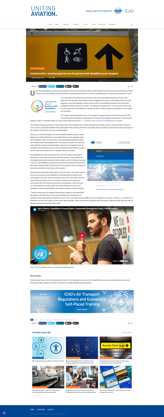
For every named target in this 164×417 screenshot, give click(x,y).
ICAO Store (41, 409)
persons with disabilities (69, 319)
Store (93, 24)
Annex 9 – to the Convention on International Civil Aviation (99, 121)
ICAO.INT (51, 409)
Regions (66, 24)
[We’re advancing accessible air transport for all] (48, 348)
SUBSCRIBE (112, 24)
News (57, 24)
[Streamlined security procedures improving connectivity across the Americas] (116, 348)
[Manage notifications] (4, 412)
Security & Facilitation (37, 68)
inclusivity (48, 319)
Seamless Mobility (38, 358)
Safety (102, 387)
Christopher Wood (64, 198)
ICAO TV (86, 24)
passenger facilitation (57, 319)
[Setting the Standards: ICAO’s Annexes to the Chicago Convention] (116, 377)
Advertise (102, 24)
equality (42, 319)
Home (50, 24)
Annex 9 (36, 319)
